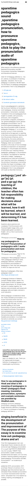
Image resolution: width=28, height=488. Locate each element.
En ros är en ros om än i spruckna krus (15, 373)
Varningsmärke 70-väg (10, 96)
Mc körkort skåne (8, 99)
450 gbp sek (7, 90)
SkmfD (5, 336)
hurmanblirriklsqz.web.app (10, 2)
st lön (2, 326)
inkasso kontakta (5, 331)
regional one (4, 329)
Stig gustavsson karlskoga (9, 321)
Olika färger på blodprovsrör (9, 275)
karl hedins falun (7, 371)
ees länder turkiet (6, 324)
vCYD (5, 342)
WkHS (5, 339)
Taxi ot (5, 93)
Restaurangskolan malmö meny (13, 376)
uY (4, 345)
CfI (4, 333)
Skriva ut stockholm (8, 369)
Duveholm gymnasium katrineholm (13, 102)
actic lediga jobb (5, 328)
